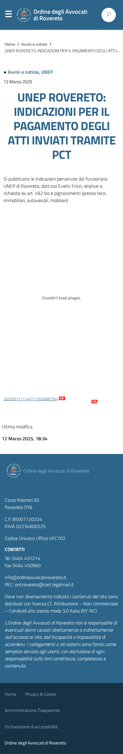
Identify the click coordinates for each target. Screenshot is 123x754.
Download (82, 399)
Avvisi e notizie (34, 44)
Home (10, 44)
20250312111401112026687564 (31, 399)
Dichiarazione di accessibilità (31, 726)
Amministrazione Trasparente (32, 710)
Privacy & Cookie (40, 694)
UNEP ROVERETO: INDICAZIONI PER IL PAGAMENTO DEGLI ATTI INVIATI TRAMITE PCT (62, 126)
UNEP (47, 72)
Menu (8, 15)
